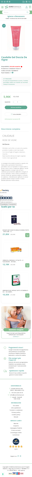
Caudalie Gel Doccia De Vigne (18, 18)
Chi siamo (16, 405)
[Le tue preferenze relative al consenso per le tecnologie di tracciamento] (2, 474)
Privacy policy (16, 412)
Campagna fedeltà (16, 428)
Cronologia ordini (16, 432)
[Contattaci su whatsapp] (4, 2)
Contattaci (16, 435)
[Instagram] (10, 2)
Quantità (7, 102)
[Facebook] (7, 2)
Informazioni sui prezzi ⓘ (12, 119)
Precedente (4, 204)
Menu (2, 7)
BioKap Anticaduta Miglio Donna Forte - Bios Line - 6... (16, 230)
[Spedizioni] (23, 2)
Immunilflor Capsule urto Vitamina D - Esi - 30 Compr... (16, 291)
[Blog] (29, 2)
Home (7, 18)
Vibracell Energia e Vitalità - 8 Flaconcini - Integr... (13, 260)
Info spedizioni (16, 408)
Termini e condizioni (16, 410)
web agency (21, 470)
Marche (16, 423)
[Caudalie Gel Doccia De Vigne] (16, 37)
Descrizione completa (10, 129)
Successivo (12, 204)
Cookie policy (16, 414)
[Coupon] (27, 2)
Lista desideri (17, 114)
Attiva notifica (16, 107)
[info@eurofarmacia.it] (2, 2)
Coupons (16, 426)
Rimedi (16, 417)
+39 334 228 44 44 (17, 392)
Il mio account (16, 430)
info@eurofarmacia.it (17, 395)
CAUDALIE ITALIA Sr (15, 68)
